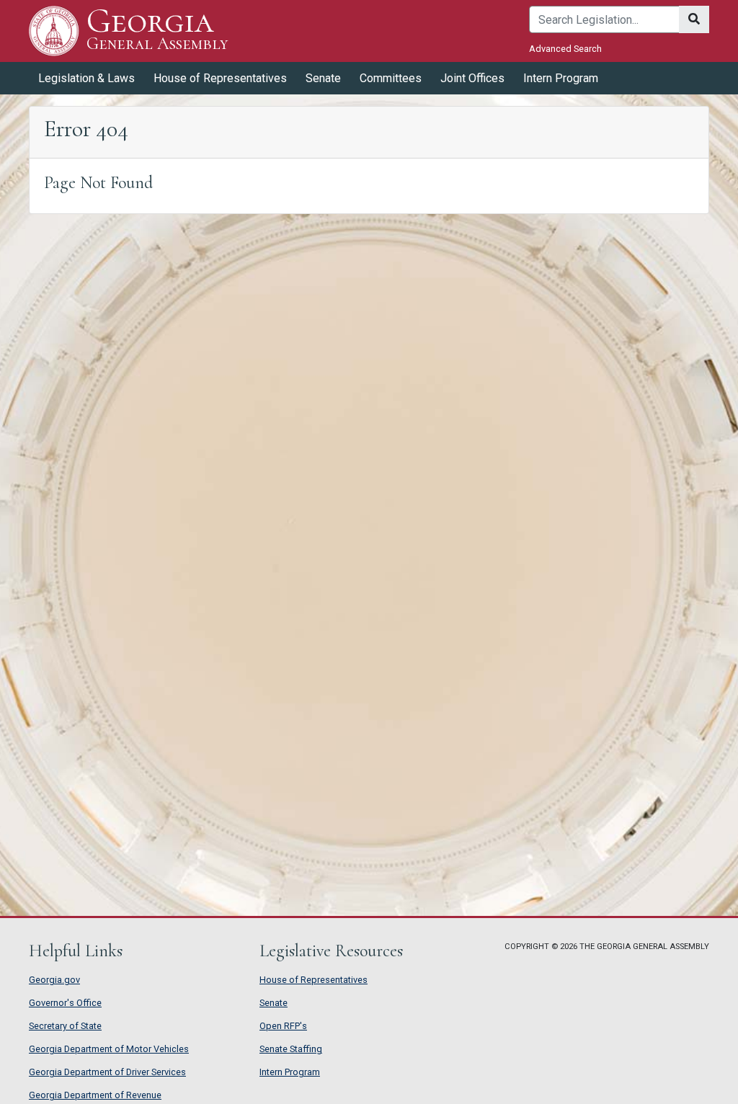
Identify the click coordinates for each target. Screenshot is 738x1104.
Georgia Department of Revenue (95, 1095)
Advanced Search (565, 48)
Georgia (157, 30)
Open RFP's (283, 1025)
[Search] (694, 19)
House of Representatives (313, 979)
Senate (273, 1002)
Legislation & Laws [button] (86, 78)
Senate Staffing (290, 1048)
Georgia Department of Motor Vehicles (109, 1048)
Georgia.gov (54, 979)
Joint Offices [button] (472, 78)
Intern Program (560, 78)
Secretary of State (65, 1025)
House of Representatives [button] (220, 78)
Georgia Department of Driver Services (107, 1072)
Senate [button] (323, 78)
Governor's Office (65, 1002)
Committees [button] (391, 78)
